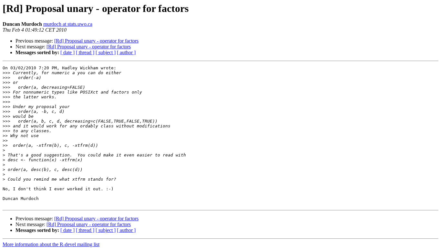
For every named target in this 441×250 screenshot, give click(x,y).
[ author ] (126, 52)
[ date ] (67, 52)
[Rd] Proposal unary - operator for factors (96, 41)
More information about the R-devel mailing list (51, 244)
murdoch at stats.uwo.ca (67, 24)
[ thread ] (85, 52)
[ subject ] (106, 52)
